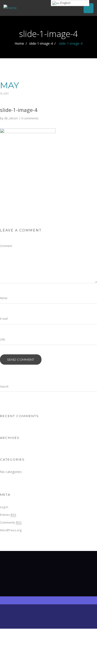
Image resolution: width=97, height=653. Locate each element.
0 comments (30, 118)
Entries (8, 515)
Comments (11, 522)
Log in (4, 507)
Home (19, 43)
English (64, 3)
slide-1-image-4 (41, 43)
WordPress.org (10, 530)
